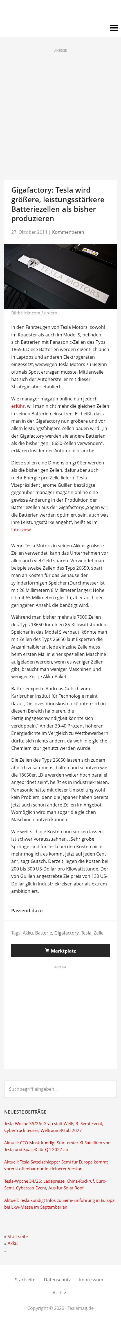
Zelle (99, 933)
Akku (28, 933)
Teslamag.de (61, 12)
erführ (18, 406)
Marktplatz (63, 951)
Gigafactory (66, 933)
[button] (60, 28)
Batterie (43, 933)
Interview (21, 529)
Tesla (86, 933)
